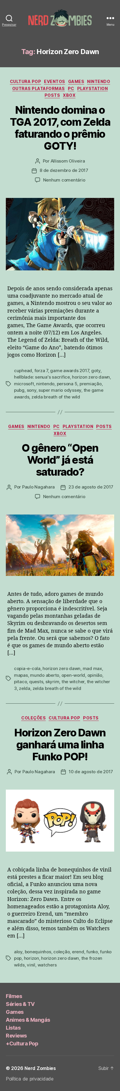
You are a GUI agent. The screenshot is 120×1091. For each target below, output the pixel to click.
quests (36, 681)
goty (95, 370)
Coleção (61, 951)
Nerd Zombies (40, 1068)
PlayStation (92, 88)
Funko (92, 951)
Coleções (33, 717)
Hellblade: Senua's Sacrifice (42, 377)
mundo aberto (44, 675)
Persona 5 (67, 383)
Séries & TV (20, 1004)
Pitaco (20, 681)
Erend (78, 951)
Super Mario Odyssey (59, 390)
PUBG (19, 390)
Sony (31, 390)
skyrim (52, 681)
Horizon (31, 958)
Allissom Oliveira (68, 161)
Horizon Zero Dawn (91, 377)
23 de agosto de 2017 (90, 487)
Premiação (91, 383)
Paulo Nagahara (38, 487)
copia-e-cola (27, 668)
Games (76, 81)
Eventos (54, 81)
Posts (52, 95)
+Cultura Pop (22, 1043)
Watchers (47, 965)
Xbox (69, 95)
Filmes (14, 996)
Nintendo (98, 81)
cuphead (23, 370)
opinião (94, 675)
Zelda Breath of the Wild (55, 397)
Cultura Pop (25, 81)
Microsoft (24, 383)
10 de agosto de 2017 (91, 771)
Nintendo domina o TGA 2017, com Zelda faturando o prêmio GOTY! (60, 127)
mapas (21, 675)
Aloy (18, 951)
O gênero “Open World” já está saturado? (60, 459)
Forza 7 (41, 370)
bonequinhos (38, 951)
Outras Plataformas (38, 88)
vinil (31, 965)
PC (71, 88)
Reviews (16, 1036)
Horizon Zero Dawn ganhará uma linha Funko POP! (60, 744)
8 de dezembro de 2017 (64, 170)
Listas (13, 1028)
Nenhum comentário (64, 180)
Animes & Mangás (28, 1020)
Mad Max (92, 668)
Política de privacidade (30, 1079)
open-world (73, 675)
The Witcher (72, 681)
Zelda (24, 688)
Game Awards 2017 (69, 370)
